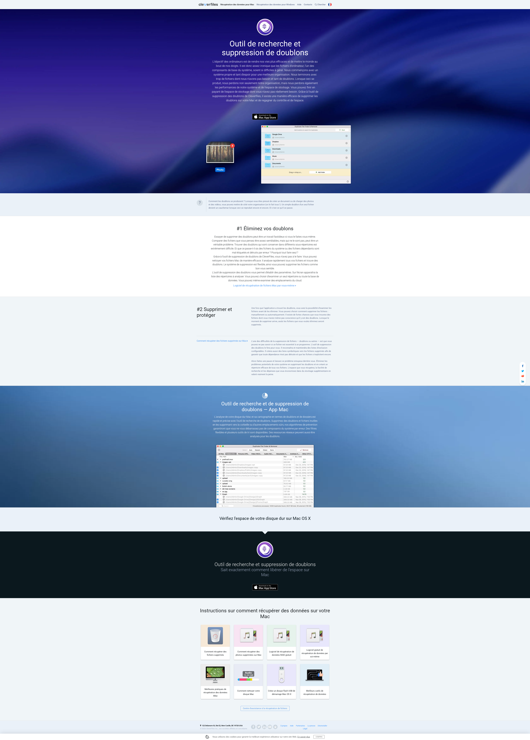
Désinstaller (322, 726)
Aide (299, 4)
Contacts (308, 4)
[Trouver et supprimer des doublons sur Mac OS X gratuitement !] (522, 366)
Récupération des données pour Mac (237, 4)
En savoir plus (303, 737)
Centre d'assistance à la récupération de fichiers (265, 708)
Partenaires (300, 726)
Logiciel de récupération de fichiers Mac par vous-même (264, 285)
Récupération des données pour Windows (276, 4)
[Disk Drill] (208, 4)
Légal (305, 729)
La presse (311, 726)
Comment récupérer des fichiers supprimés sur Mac (222, 341)
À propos (283, 726)
